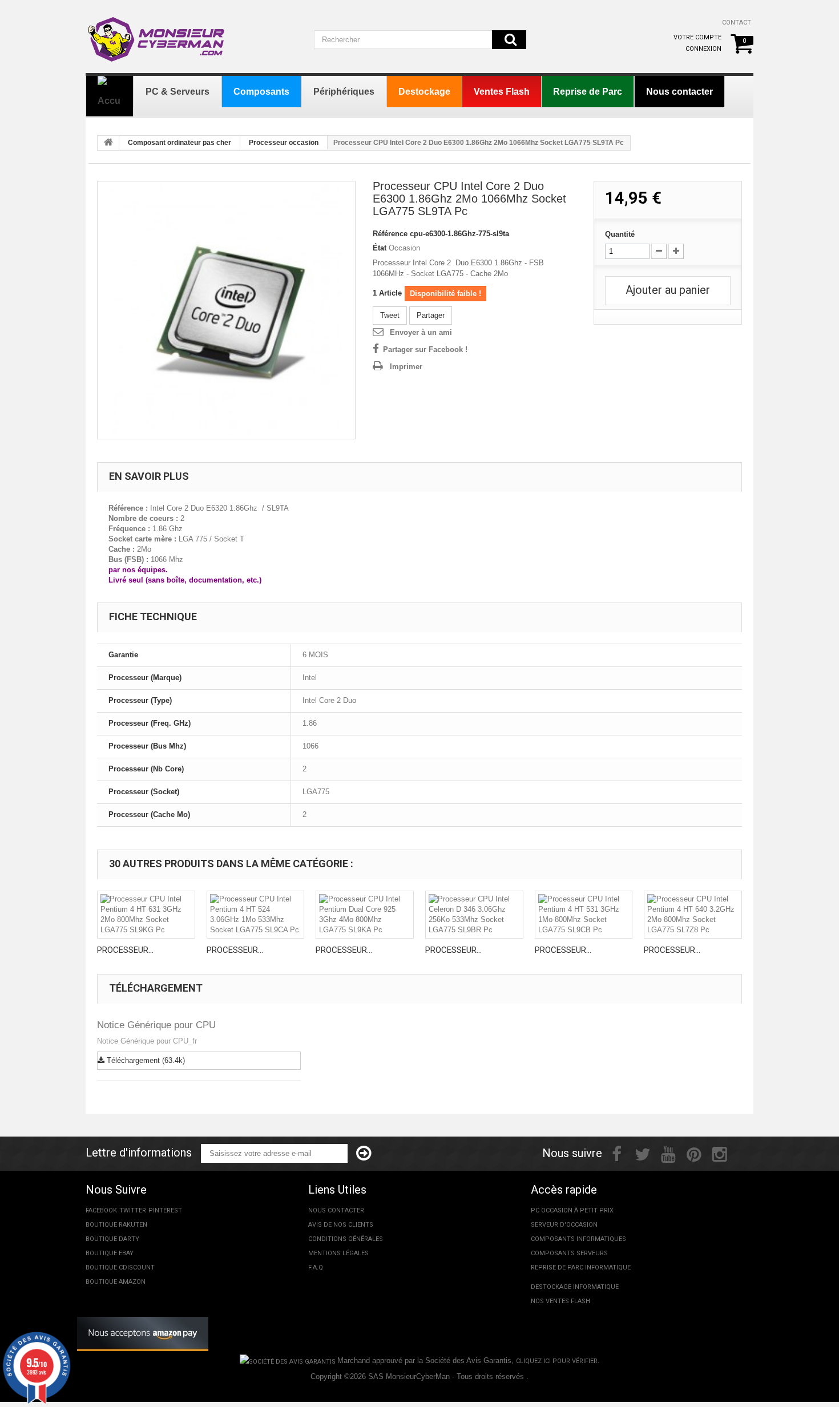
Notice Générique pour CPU (156, 1025)
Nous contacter (336, 1210)
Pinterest (165, 1210)
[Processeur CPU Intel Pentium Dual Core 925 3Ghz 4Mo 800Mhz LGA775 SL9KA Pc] (365, 915)
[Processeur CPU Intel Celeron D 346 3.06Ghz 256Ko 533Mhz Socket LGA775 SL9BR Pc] (474, 915)
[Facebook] (617, 1153)
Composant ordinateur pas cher (179, 143)
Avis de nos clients (340, 1224)
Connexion (703, 48)
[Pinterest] (694, 1153)
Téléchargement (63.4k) (144, 1060)
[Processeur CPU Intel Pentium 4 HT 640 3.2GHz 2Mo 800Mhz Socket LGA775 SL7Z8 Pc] (693, 915)
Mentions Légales (338, 1253)
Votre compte (697, 37)
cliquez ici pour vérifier (557, 1361)
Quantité (620, 234)
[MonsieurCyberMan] (157, 33)
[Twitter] (643, 1153)
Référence (390, 233)
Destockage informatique (575, 1287)
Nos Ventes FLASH (560, 1301)
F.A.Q (315, 1267)
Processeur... (125, 950)
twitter (132, 1210)
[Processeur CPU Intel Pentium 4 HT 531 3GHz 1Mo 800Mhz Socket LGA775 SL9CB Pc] (584, 915)
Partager (431, 315)
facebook (101, 1210)
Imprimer (406, 366)
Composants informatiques (578, 1239)
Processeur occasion (283, 143)
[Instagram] (719, 1153)
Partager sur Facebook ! (425, 349)
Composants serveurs (569, 1253)
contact (736, 22)
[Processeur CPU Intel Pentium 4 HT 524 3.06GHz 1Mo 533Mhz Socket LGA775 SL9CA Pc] (256, 915)
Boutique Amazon (116, 1281)
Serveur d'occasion (564, 1224)
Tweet (390, 315)
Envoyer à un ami (421, 332)
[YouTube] (668, 1153)
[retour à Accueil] (108, 143)
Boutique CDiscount (120, 1267)
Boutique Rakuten (116, 1224)
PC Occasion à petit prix (572, 1210)
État (379, 248)
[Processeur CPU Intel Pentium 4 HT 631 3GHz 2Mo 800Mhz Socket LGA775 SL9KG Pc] (146, 915)
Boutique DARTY (112, 1239)
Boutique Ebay (110, 1253)
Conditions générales (345, 1239)
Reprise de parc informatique (581, 1267)
